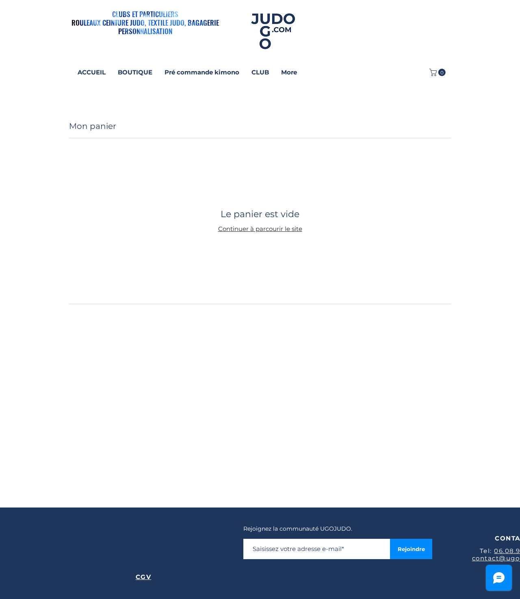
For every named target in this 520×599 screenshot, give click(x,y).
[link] (438, 72)
